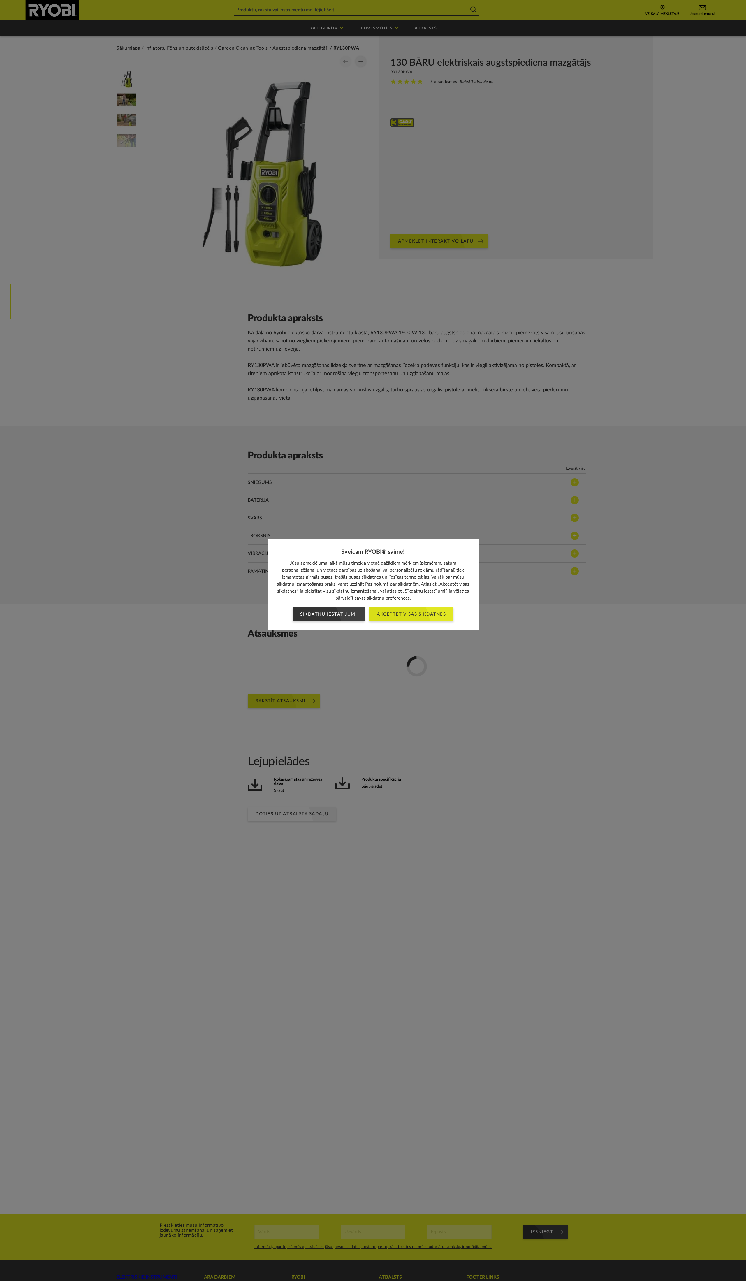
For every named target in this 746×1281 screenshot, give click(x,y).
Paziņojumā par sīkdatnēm (392, 584)
